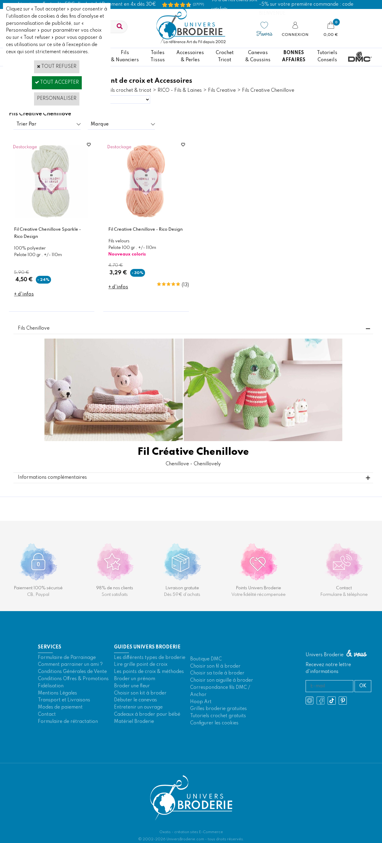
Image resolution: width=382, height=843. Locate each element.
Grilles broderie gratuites (218, 708)
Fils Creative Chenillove (268, 90)
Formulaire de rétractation (68, 721)
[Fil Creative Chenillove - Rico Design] (146, 216)
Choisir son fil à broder (215, 666)
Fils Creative (222, 90)
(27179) (198, 4)
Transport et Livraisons (64, 700)
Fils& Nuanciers (125, 56)
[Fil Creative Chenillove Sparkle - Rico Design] (51, 216)
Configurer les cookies (214, 723)
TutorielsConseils (327, 56)
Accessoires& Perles (190, 56)
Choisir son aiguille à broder (221, 680)
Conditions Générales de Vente (72, 671)
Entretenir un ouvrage (138, 707)
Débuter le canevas (135, 700)
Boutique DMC (206, 659)
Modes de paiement (60, 707)
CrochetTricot (225, 56)
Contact (47, 714)
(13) (185, 285)
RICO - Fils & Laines (180, 90)
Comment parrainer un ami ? (70, 664)
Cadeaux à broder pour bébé (147, 714)
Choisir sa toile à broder (217, 673)
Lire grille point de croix (140, 664)
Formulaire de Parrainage (67, 657)
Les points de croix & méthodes (149, 671)
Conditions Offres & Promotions (73, 679)
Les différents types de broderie (149, 657)
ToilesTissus (157, 56)
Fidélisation (51, 686)
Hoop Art (201, 702)
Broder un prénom (134, 679)
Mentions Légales (57, 693)
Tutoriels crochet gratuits (218, 716)
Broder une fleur (132, 686)
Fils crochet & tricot (129, 90)
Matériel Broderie (134, 721)
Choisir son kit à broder (140, 693)
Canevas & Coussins (257, 56)
